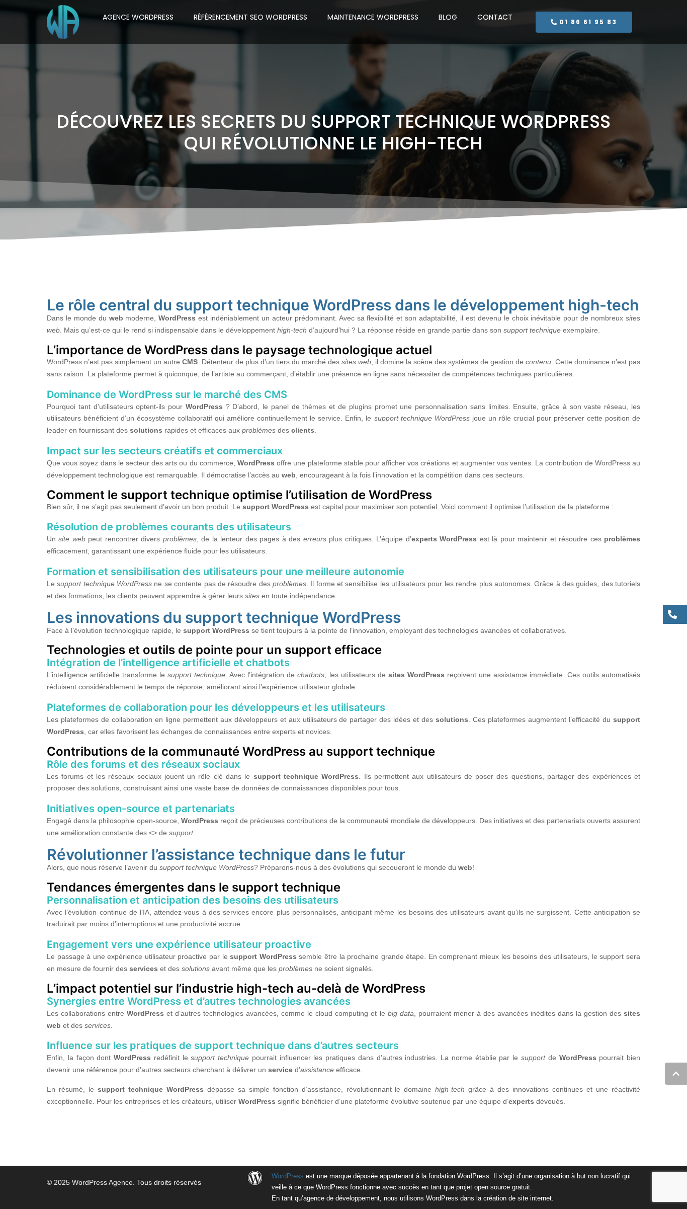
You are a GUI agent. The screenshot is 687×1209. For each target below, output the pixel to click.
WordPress (288, 1176)
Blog (448, 17)
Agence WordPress (138, 17)
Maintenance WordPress (372, 17)
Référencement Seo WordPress (250, 17)
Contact (494, 17)
